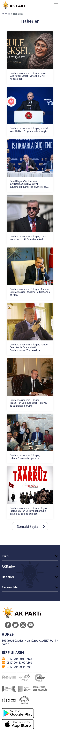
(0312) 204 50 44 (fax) (18, 667)
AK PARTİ (6, 14)
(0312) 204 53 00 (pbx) (18, 662)
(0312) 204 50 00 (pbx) (18, 659)
